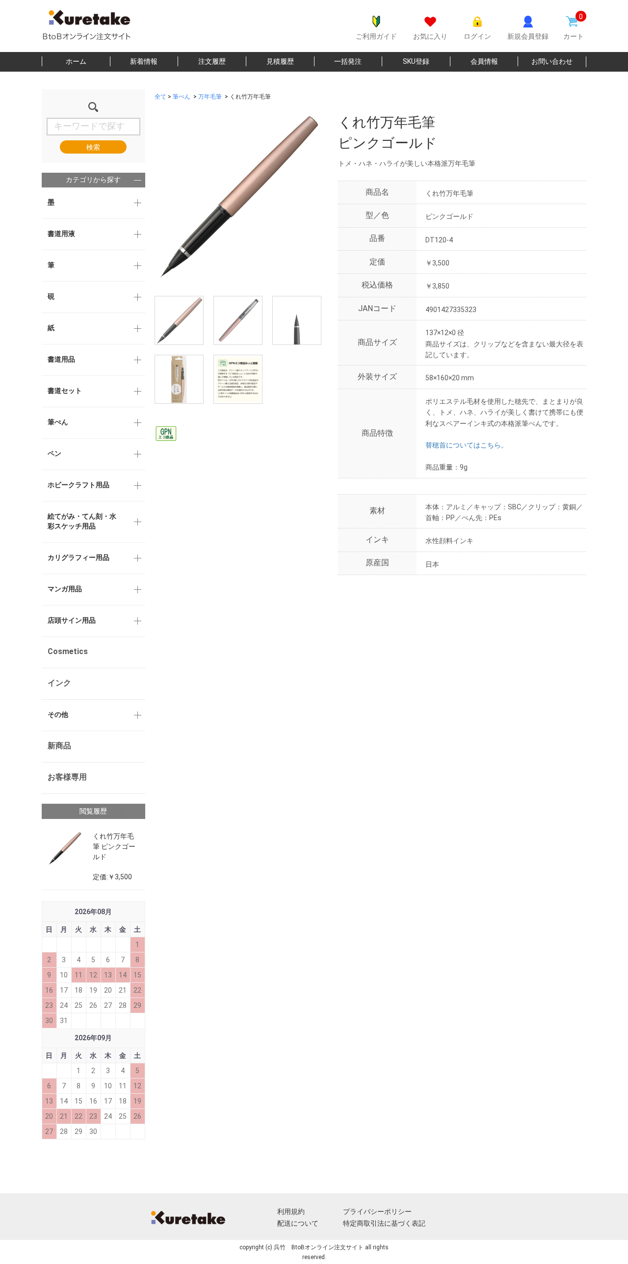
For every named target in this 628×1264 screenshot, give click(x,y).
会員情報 (484, 61)
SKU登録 (416, 61)
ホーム (76, 61)
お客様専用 (67, 777)
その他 (58, 714)
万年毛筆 (210, 96)
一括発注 (348, 61)
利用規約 (291, 1211)
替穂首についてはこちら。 (466, 445)
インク (59, 682)
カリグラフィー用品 (78, 557)
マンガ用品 (65, 589)
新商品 (59, 745)
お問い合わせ (552, 61)
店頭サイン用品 (72, 620)
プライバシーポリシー (377, 1211)
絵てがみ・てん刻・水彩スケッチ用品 (82, 521)
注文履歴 (212, 61)
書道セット (65, 391)
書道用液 (61, 233)
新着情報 (143, 61)
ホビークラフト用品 (78, 485)
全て (160, 96)
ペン (54, 453)
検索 (93, 147)
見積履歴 (280, 61)
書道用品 (61, 359)
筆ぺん (58, 422)
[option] (238, 195)
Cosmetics (68, 651)
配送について (297, 1223)
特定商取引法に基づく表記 (384, 1223)
